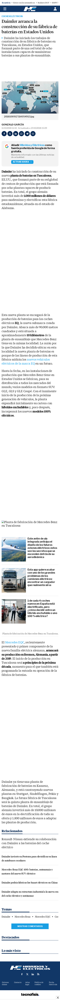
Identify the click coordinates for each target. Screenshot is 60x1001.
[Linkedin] (15, 133)
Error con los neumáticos (24, 3)
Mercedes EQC (14, 642)
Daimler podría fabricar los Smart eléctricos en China (30, 882)
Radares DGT (43, 3)
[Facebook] (4, 133)
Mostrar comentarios (30, 926)
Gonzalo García (13, 124)
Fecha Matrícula (53, 983)
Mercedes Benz (23, 916)
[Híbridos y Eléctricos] (30, 967)
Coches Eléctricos (12, 16)
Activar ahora (21, 162)
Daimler (6, 916)
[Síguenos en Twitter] (27, 974)
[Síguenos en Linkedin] (33, 974)
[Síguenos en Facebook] (22, 974)
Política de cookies (39, 983)
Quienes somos (5, 983)
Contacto (17, 982)
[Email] (33, 133)
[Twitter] (9, 133)
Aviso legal (27, 983)
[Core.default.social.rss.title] (38, 974)
